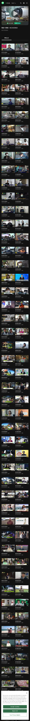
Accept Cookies (15, 706)
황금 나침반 (5, 28)
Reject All (15, 711)
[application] (15, 13)
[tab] (6, 38)
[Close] (27, 693)
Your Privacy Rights (15, 715)
